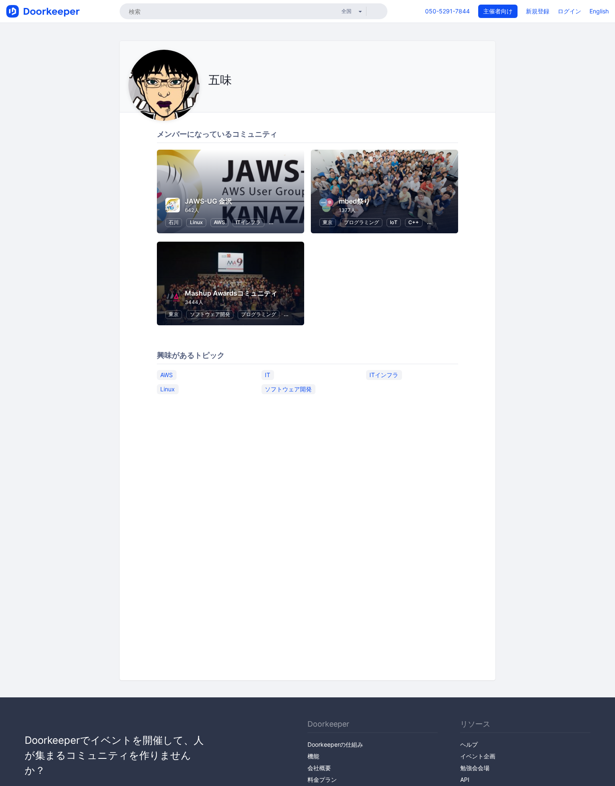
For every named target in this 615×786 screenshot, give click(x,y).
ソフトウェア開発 (210, 314)
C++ (413, 222)
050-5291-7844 (447, 11)
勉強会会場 (474, 767)
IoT (393, 222)
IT (267, 374)
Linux (196, 222)
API (464, 779)
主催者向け (497, 11)
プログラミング (361, 222)
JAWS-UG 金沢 (208, 201)
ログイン (569, 11)
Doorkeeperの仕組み (335, 744)
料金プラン (322, 779)
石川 (174, 222)
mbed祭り (354, 201)
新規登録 (537, 11)
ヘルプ (469, 744)
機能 (313, 756)
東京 (328, 222)
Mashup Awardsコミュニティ (231, 293)
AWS (219, 222)
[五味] (210, 98)
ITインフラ (248, 222)
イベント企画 (477, 756)
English (599, 11)
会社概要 (319, 767)
